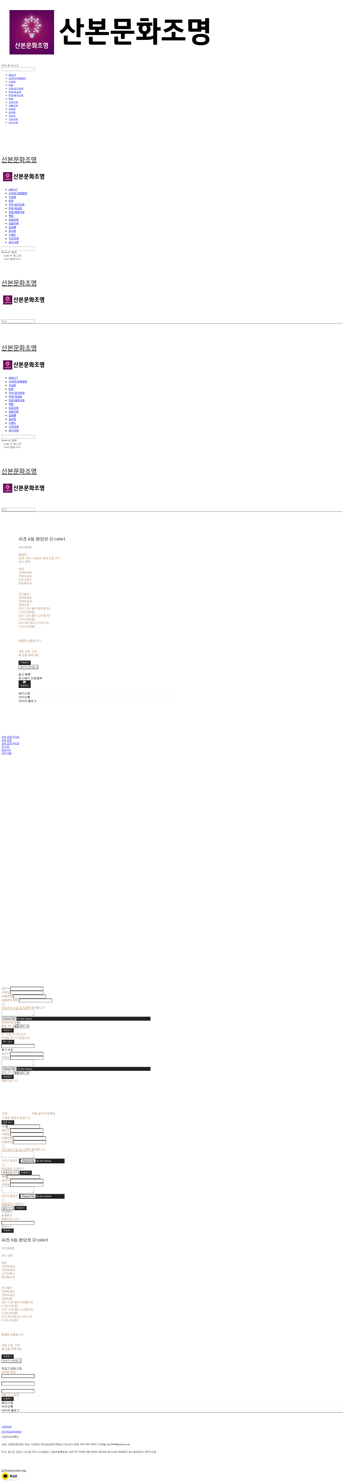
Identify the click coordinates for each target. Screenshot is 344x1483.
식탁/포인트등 (16, 88)
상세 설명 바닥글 (10, 743)
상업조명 (13, 102)
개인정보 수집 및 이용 (14, 1007)
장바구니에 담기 (11, 1360)
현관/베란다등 (16, 95)
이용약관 (6, 1426)
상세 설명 (6, 740)
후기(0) (5, 746)
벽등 (11, 98)
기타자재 (13, 119)
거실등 (12, 81)
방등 (11, 85)
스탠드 (12, 115)
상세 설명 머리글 (10, 737)
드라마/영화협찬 (17, 78)
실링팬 (12, 108)
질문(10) (6, 750)
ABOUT (12, 75)
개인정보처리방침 (11, 1431)
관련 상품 (6, 753)
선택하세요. (25, 572)
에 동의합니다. (23, 1007)
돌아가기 (7, 1207)
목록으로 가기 (10, 1172)
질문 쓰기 (8, 1122)
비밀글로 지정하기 (12, 1168)
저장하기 (7, 1030)
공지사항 (13, 122)
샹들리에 (13, 105)
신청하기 (7, 1398)
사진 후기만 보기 (16, 1034)
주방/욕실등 (15, 91)
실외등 (12, 112)
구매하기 (7, 1230)
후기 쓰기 (8, 1041)
